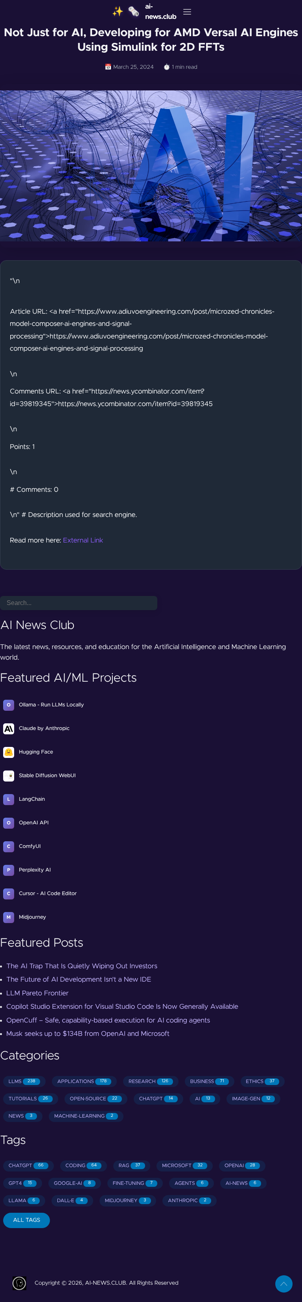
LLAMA (22, 1200)
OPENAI (240, 1165)
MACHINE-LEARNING (83, 1116)
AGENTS (189, 1183)
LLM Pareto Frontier (37, 993)
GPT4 (20, 1183)
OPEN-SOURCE (93, 1099)
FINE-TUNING (133, 1183)
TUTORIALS (28, 1099)
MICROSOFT (182, 1165)
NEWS (21, 1116)
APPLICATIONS (82, 1081)
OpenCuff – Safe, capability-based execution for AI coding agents (108, 1020)
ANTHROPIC (187, 1200)
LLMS (22, 1081)
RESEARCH (148, 1081)
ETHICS (260, 1081)
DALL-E (70, 1200)
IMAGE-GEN (251, 1099)
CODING (81, 1165)
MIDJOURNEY (125, 1200)
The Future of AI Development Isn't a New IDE (78, 979)
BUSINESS (207, 1081)
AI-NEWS (240, 1183)
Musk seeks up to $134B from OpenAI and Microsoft (87, 1033)
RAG (129, 1165)
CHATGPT (156, 1099)
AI (202, 1099)
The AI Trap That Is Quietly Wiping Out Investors (81, 966)
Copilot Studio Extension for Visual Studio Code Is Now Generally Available (122, 1006)
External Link (83, 540)
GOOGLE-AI (72, 1183)
